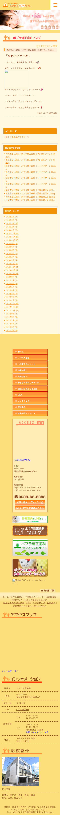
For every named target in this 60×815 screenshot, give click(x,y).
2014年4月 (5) (11, 220)
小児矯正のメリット (34, 597)
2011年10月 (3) (12, 310)
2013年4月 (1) (11, 253)
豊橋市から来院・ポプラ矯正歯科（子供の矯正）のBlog (30, 190)
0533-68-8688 (22, 709)
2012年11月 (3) (12, 270)
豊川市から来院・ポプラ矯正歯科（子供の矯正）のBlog (30, 193)
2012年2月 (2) (11, 297)
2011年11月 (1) (12, 307)
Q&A (28, 603)
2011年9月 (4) (11, 314)
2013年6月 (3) (11, 247)
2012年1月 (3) (11, 300)
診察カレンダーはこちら (37, 732)
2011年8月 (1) (11, 317)
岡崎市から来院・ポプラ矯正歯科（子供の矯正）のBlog (30, 197)
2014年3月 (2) (11, 223)
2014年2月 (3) (11, 227)
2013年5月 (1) (11, 250)
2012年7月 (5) (11, 280)
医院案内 (51, 603)
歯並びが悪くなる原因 (13, 603)
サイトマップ (40, 606)
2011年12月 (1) (12, 304)
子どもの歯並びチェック (35, 600)
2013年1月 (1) (11, 264)
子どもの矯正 (17, 597)
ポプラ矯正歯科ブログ (15, 137)
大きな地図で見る (22, 460)
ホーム (6, 597)
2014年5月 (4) (11, 217)
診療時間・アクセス (22, 606)
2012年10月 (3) (12, 274)
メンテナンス (39, 603)
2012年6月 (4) (11, 283)
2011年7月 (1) (11, 320)
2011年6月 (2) (11, 324)
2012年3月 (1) (11, 294)
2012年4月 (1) (11, 290)
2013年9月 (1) (11, 243)
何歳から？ (17, 600)
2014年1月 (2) (11, 230)
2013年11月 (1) (12, 237)
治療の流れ (51, 597)
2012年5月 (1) (11, 287)
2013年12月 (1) (12, 233)
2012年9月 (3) (11, 277)
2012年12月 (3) (12, 267)
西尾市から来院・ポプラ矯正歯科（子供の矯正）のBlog (30, 200)
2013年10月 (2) (12, 240)
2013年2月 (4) (11, 260)
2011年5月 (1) (11, 327)
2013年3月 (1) (11, 257)
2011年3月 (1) (11, 330)
